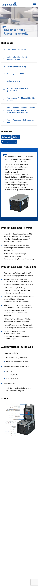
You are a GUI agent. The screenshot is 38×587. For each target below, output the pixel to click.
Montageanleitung (9, 142)
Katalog (16, 137)
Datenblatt (6, 137)
